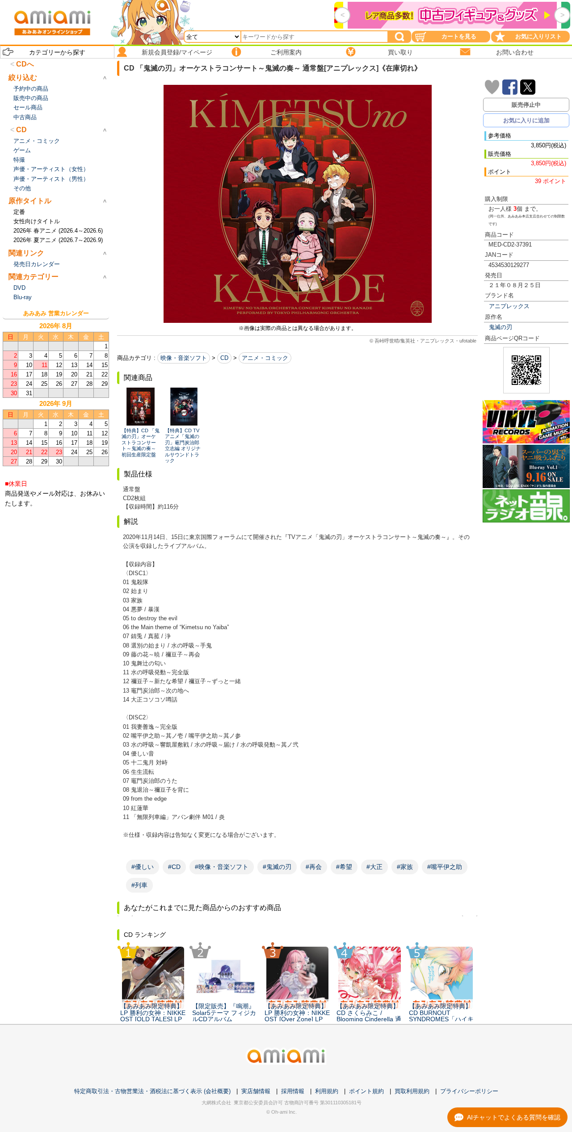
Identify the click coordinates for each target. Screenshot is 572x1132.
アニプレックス (509, 306)
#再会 (314, 866)
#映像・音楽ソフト (221, 866)
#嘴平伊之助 (444, 866)
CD (224, 358)
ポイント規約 (366, 1091)
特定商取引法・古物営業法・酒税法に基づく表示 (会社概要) (152, 1091)
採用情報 (292, 1091)
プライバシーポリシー (469, 1091)
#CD (174, 866)
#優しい (142, 866)
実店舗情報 (255, 1091)
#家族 (405, 866)
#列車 (139, 885)
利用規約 (326, 1091)
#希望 (344, 866)
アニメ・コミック (265, 358)
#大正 (374, 866)
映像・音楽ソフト (183, 358)
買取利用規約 (412, 1091)
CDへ (25, 64)
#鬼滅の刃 (277, 866)
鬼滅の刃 (500, 327)
